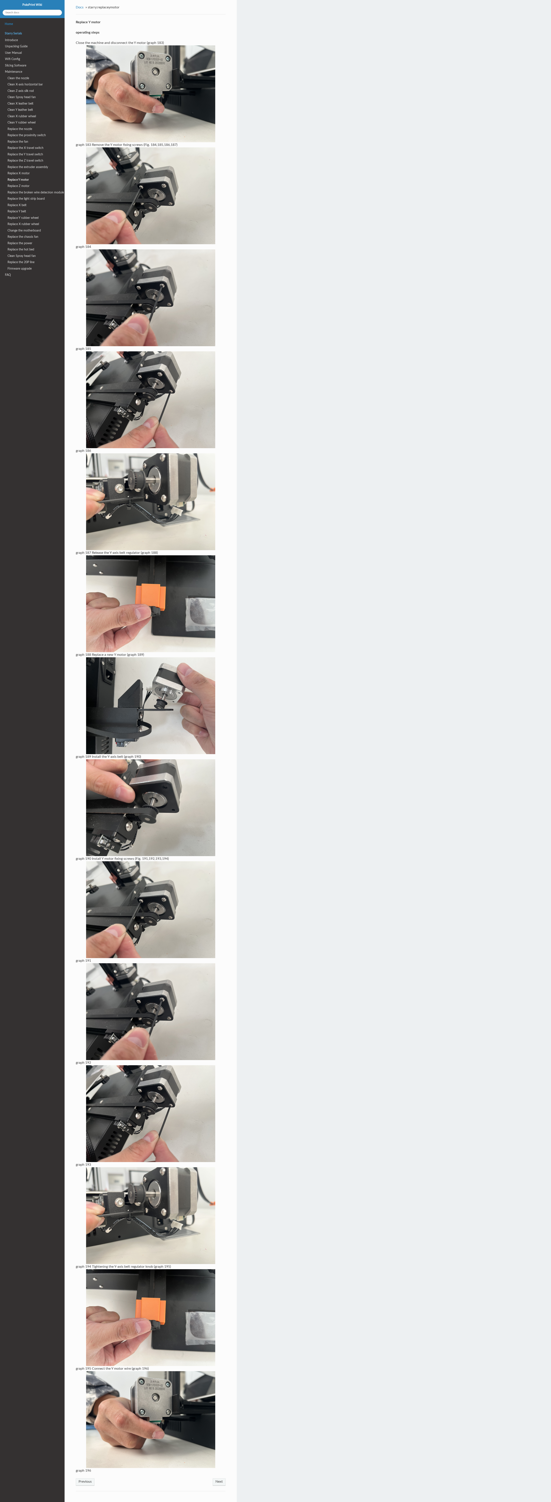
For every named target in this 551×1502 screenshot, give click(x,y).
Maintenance (13, 71)
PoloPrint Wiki (32, 4)
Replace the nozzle (20, 129)
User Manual (13, 52)
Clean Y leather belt (20, 109)
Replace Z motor (18, 186)
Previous (85, 1481)
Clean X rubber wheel (22, 116)
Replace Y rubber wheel (23, 217)
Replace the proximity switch (27, 135)
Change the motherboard (24, 230)
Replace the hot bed (21, 249)
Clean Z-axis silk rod (21, 91)
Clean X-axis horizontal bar (25, 84)
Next (219, 1481)
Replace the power (20, 243)
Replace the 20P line (21, 262)
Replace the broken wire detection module (36, 192)
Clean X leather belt (20, 103)
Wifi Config (12, 59)
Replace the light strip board (26, 198)
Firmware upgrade (20, 268)
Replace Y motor (18, 179)
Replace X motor (19, 173)
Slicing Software (15, 65)
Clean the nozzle (18, 78)
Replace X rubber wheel (23, 224)
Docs (80, 7)
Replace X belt (17, 205)
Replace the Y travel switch (25, 154)
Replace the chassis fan (23, 236)
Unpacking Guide (16, 46)
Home (9, 24)
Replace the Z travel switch (25, 160)
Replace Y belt (17, 211)
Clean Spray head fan (22, 97)
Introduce (11, 40)
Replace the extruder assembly (28, 167)
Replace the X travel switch (25, 148)
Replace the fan (18, 141)
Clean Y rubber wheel (22, 122)
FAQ (8, 274)
